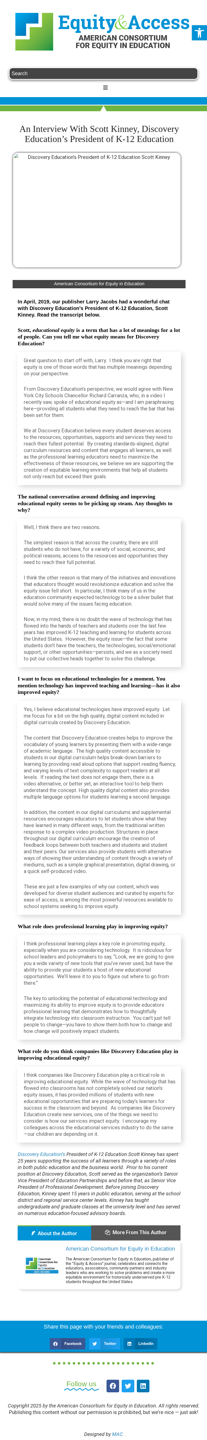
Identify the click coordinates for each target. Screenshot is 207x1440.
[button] (199, 32)
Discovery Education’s (41, 1154)
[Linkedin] (143, 1386)
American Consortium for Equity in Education (120, 1249)
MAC (117, 1434)
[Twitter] (128, 1386)
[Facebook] (113, 1386)
